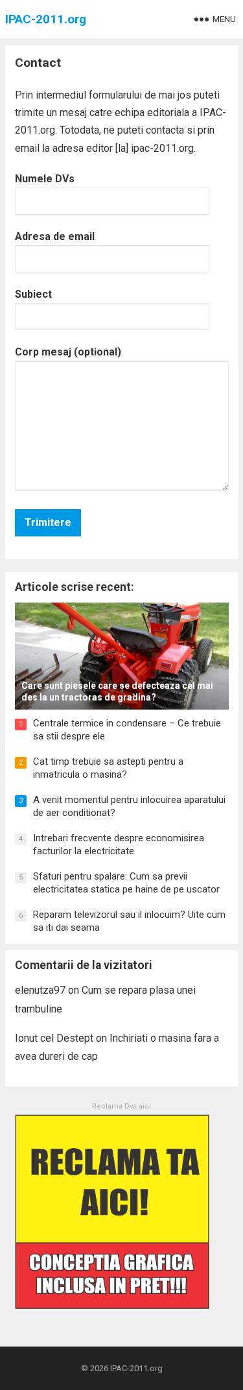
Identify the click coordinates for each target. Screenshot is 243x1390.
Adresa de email (55, 236)
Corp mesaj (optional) (68, 352)
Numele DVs (45, 179)
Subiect (33, 294)
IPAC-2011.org (45, 19)
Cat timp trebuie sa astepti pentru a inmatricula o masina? (108, 768)
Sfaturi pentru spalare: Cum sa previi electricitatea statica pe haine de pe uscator (126, 882)
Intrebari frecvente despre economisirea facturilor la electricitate (118, 844)
